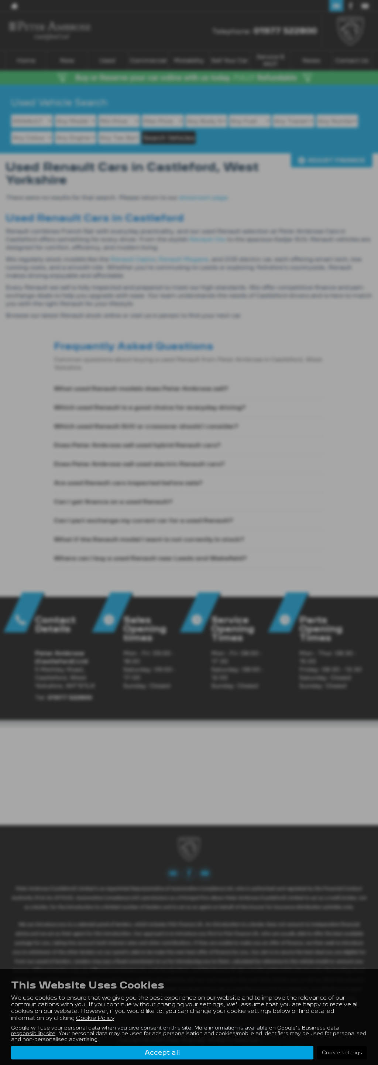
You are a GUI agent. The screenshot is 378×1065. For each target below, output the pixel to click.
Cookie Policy (95, 1017)
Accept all (162, 1052)
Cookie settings (342, 1052)
